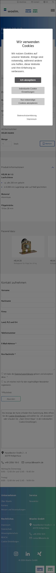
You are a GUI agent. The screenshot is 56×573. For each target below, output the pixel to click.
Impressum (32, 119)
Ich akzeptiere (28, 80)
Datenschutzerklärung (27, 115)
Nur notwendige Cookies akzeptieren (28, 101)
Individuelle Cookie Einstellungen (28, 90)
